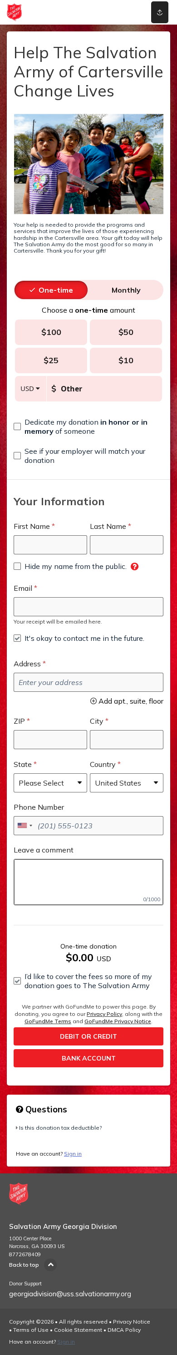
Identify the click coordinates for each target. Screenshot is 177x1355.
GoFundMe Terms (48, 1021)
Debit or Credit (88, 1036)
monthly (126, 289)
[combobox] (24, 826)
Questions (45, 1109)
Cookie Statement (78, 1329)
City (96, 721)
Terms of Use (31, 1329)
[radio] (56, 289)
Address (27, 663)
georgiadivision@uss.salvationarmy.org (70, 1293)
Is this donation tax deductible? (60, 1127)
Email (23, 588)
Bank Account (89, 1058)
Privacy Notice (131, 1321)
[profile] (128, 12)
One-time (56, 289)
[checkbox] (88, 426)
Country (103, 764)
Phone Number (39, 807)
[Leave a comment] (88, 882)
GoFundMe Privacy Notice (117, 1021)
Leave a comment (44, 849)
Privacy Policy (104, 1013)
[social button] (159, 12)
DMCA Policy (124, 1329)
